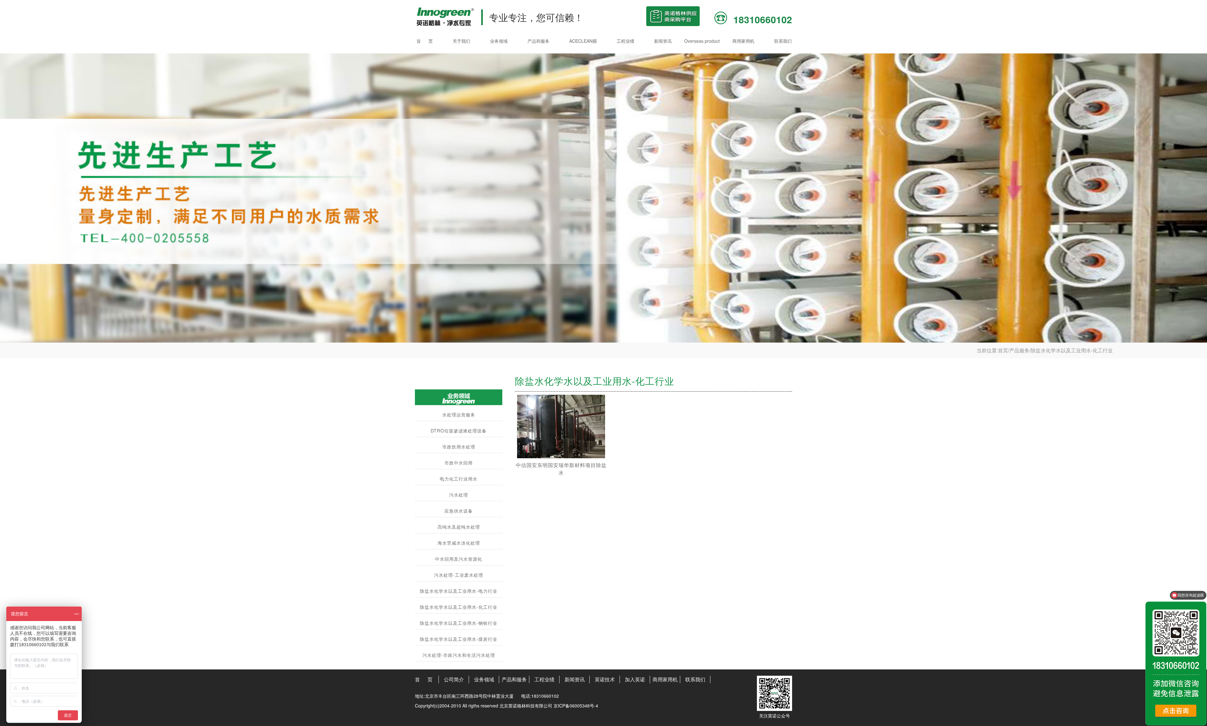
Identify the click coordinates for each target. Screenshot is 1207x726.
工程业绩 (625, 41)
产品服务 (1019, 350)
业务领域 (499, 41)
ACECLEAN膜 (583, 41)
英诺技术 (605, 679)
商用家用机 (743, 41)
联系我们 (783, 41)
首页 (1003, 350)
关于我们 (461, 41)
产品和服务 (538, 41)
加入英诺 (635, 679)
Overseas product (702, 41)
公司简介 (454, 679)
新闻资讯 (663, 41)
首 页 (424, 41)
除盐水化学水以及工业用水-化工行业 (1072, 350)
